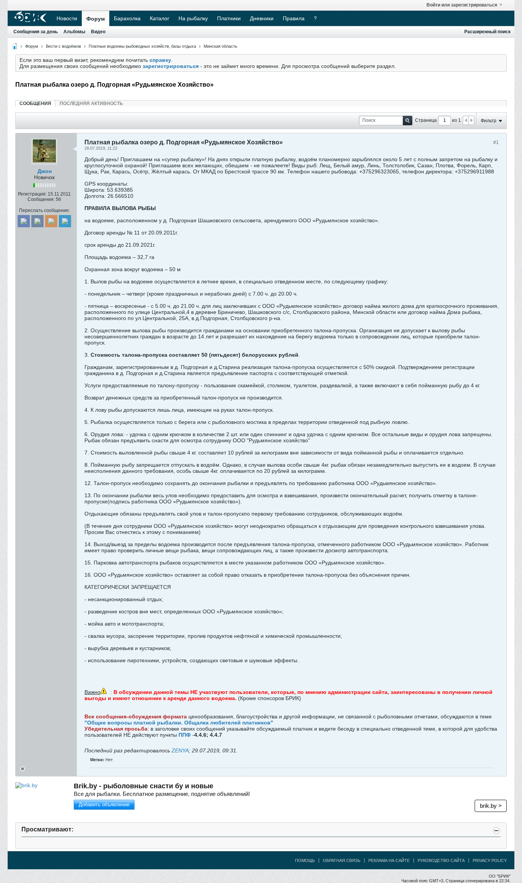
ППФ (184, 735)
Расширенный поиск (487, 31)
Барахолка (127, 18)
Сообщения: (41, 199)
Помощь (305, 860)
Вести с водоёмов (63, 46)
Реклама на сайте (389, 860)
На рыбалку (193, 18)
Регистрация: (32, 194)
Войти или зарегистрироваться (461, 5)
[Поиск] (407, 120)
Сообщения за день (35, 31)
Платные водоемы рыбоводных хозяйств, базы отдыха (142, 46)
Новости (67, 18)
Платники (229, 18)
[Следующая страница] (471, 120)
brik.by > (491, 805)
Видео (98, 31)
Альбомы (74, 31)
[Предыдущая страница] (466, 120)
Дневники (262, 18)
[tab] (35, 103)
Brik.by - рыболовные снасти (143, 786)
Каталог (159, 18)
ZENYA (180, 750)
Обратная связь (341, 860)
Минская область (220, 46)
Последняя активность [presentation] (91, 103)
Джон (44, 171)
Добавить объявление (104, 804)
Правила (294, 18)
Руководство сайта (441, 860)
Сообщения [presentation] (35, 103)
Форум (95, 19)
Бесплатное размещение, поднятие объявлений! (162, 794)
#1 (496, 142)
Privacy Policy (490, 860)
